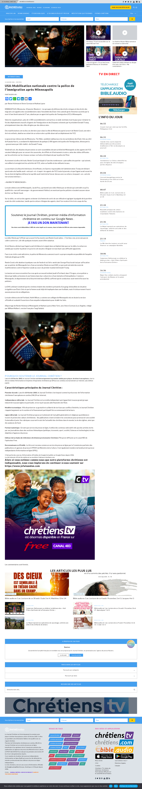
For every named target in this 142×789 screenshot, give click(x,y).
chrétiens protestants (71, 743)
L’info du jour (66, 735)
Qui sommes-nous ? (121, 760)
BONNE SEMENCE (23, 13)
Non (116, 786)
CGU (96, 763)
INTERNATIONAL (14, 76)
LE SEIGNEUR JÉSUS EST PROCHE (58, 13)
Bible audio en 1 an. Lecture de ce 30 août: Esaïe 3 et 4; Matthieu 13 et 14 (35, 598)
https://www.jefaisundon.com (22, 466)
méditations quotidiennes (57, 759)
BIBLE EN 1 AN (10, 13)
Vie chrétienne (73, 763)
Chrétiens (76, 735)
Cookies (97, 765)
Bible (51, 755)
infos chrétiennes (55, 768)
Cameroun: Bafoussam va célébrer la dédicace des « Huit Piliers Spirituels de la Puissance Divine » (46, 609)
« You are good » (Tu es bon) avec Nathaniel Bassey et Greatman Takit (98, 64)
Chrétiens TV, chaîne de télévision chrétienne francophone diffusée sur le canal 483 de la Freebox (103, 770)
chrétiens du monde (55, 743)
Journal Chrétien (30, 378)
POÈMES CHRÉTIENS (102, 13)
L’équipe (117, 765)
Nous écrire (98, 760)
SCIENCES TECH (56, 7)
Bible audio (80, 751)
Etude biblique (72, 759)
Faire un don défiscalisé (121, 7)
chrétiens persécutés (56, 739)
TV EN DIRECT (109, 74)
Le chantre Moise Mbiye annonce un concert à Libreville (124, 42)
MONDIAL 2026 (31, 7)
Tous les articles (76, 655)
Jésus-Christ (81, 747)
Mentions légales (120, 763)
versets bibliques (78, 755)
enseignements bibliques (63, 755)
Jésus (65, 747)
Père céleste (63, 751)
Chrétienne (82, 759)
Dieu (72, 751)
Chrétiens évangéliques (72, 739)
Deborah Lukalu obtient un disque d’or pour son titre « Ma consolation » (124, 64)
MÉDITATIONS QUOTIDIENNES (82, 13)
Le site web (63, 655)
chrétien (52, 763)
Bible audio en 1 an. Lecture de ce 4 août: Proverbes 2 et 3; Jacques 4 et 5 (103, 598)
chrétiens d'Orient (55, 747)
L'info (82, 763)
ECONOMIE (46, 7)
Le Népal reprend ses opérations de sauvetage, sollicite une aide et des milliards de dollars (47, 624)
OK (111, 786)
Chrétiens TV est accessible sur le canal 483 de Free (98, 42)
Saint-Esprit (53, 751)
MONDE (39, 7)
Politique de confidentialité (128, 786)
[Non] (140, 786)
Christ (72, 747)
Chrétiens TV (56, 438)
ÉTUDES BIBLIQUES (38, 13)
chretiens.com (50, 457)
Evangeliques (62, 763)
